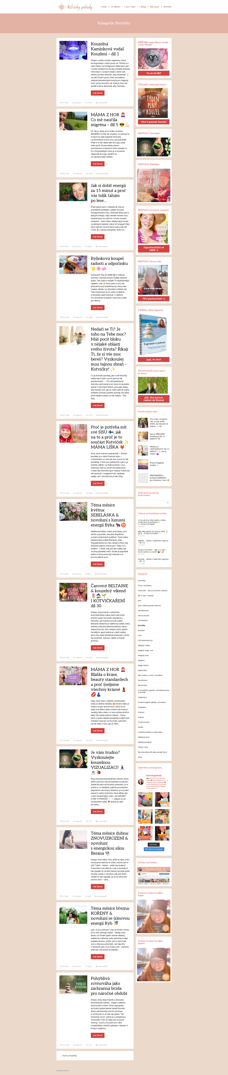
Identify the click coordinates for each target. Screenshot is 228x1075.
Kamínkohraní (143, 610)
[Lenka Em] (75, 6)
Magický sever (143, 655)
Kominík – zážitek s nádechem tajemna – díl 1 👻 (153, 560)
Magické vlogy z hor (145, 650)
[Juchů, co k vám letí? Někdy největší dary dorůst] (145, 816)
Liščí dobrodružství (145, 640)
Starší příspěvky (68, 1055)
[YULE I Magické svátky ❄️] (143, 464)
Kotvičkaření (143, 620)
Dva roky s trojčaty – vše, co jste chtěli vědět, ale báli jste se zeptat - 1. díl (159, 422)
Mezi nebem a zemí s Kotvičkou (150, 675)
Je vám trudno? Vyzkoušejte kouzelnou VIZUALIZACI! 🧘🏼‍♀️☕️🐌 (108, 762)
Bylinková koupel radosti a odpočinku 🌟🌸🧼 (109, 263)
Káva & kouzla (143, 615)
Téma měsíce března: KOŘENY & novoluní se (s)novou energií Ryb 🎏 (110, 916)
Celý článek (97, 93)
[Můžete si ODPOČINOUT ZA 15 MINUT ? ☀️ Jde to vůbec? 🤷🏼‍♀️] (143, 450)
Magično (141, 660)
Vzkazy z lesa (143, 747)
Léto (140, 635)
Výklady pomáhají (144, 742)
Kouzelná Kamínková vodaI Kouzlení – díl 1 (107, 49)
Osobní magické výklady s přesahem (152, 702)
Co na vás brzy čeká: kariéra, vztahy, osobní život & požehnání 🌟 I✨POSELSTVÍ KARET (152, 522)
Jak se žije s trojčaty (146, 595)
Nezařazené (142, 680)
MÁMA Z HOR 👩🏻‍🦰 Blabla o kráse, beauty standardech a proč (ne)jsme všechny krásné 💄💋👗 (109, 682)
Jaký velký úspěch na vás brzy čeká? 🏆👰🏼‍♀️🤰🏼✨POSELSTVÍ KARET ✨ (153, 532)
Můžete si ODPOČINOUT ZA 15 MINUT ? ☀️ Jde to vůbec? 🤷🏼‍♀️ (159, 450)
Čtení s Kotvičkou (145, 585)
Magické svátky (144, 645)
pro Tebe (130, 6)
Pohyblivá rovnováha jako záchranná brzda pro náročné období (109, 986)
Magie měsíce (143, 665)
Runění (140, 727)
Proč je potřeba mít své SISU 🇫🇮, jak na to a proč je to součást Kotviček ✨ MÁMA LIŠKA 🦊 (110, 437)
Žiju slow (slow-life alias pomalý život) (152, 752)
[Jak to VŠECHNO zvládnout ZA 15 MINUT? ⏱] (143, 437)
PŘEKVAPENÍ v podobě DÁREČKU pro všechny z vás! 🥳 (159, 477)
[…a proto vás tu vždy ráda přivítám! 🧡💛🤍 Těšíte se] (162, 816)
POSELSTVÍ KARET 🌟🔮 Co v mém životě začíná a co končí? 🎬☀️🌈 (151, 551)
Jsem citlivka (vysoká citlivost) (149, 605)
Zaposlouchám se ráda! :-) (154, 249)
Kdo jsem (154, 6)
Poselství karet (144, 722)
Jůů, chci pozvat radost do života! (154, 399)
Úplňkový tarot (144, 737)
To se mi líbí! (154, 73)
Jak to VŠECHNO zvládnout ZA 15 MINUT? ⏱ (157, 436)
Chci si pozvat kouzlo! (153, 121)
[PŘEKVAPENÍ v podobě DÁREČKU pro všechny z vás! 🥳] (143, 478)
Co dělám (115, 6)
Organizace (142, 697)
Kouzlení (141, 630)
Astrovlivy (141, 580)
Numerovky (142, 685)
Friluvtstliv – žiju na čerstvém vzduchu (152, 590)
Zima (140, 757)
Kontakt (167, 6)
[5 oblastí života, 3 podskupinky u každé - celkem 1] (145, 799)
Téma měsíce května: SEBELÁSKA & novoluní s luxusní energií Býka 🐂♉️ (108, 515)
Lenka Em (77, 103)
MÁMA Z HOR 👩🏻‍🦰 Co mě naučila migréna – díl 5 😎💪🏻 (110, 119)
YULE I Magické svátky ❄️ (157, 464)
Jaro (139, 600)
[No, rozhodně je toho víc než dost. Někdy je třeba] (145, 833)
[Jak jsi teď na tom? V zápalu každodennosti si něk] (162, 799)
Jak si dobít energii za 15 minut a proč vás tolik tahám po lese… (108, 193)
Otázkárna (142, 707)
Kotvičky (141, 625)
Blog (143, 6)
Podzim (141, 717)
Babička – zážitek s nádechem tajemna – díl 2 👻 (153, 542)
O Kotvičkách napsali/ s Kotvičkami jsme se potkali (153, 691)
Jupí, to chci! (154, 359)
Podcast (141, 712)
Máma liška (142, 670)
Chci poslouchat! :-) (154, 298)
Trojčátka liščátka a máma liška (150, 732)
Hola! (104, 6)
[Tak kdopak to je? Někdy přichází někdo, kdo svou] (162, 833)
